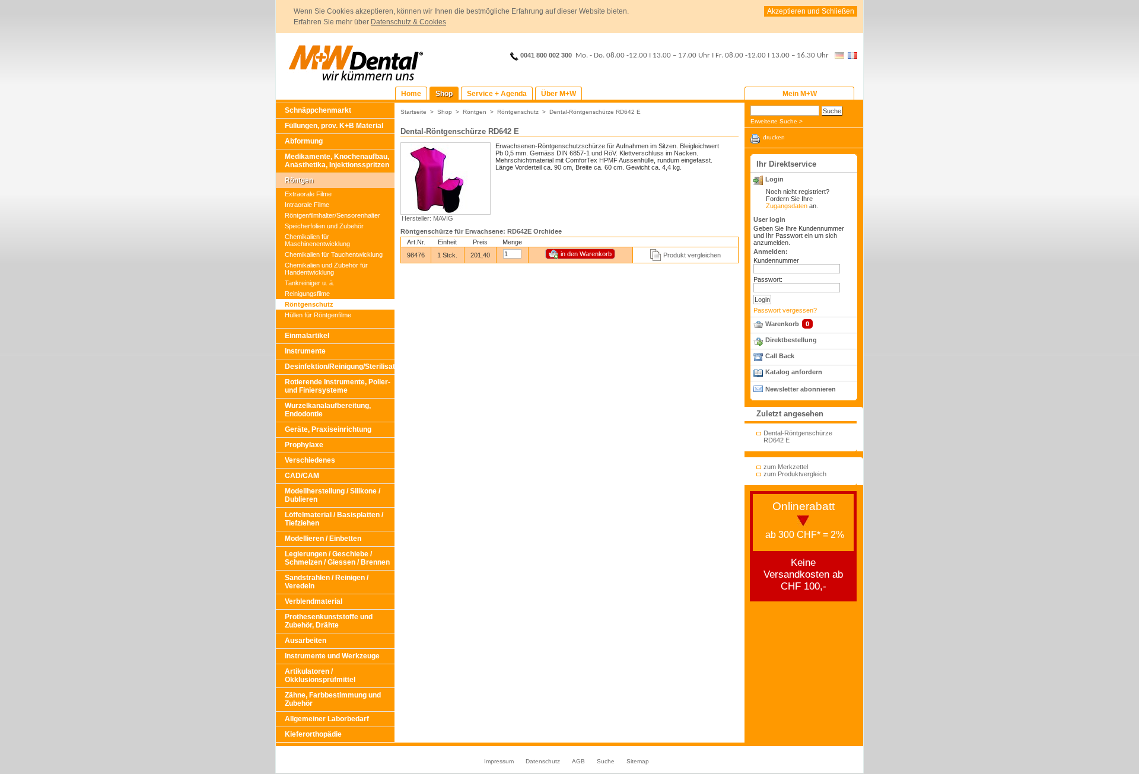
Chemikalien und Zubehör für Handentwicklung (326, 269)
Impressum (499, 761)
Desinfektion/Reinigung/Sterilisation (339, 366)
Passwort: (767, 279)
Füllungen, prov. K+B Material (334, 126)
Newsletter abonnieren (800, 389)
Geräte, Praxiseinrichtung (328, 429)
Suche (606, 761)
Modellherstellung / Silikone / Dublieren (332, 495)
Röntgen (299, 180)
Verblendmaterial (313, 601)
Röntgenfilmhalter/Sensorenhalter (332, 215)
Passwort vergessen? (785, 310)
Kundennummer (776, 260)
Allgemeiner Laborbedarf (327, 719)
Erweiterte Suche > (776, 121)
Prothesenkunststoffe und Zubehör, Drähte (329, 621)
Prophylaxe (304, 445)
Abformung (304, 141)
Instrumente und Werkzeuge (332, 656)
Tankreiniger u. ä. (310, 282)
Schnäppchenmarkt (318, 110)
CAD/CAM (302, 476)
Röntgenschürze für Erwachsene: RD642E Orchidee (481, 231)
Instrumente (305, 351)
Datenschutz (543, 761)
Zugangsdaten (786, 205)
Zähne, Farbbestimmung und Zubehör (333, 699)
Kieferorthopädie (313, 734)
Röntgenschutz (309, 304)
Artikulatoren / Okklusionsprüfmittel (320, 675)
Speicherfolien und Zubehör (324, 226)
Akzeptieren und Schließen (810, 11)
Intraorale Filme (307, 204)
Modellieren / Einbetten (323, 538)
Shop (444, 112)
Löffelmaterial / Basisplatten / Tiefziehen (334, 519)
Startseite (413, 112)
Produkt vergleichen (692, 255)
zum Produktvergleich (794, 473)
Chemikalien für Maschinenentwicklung (317, 240)
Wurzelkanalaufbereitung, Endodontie (328, 410)
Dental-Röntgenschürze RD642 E (595, 112)
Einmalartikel (307, 336)
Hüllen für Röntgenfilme (318, 314)
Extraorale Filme (308, 194)
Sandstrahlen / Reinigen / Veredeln (326, 582)
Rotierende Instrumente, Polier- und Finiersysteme (337, 386)
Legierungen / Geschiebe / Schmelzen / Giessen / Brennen (337, 558)
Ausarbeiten (305, 640)
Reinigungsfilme (307, 293)
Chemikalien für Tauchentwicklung (334, 254)
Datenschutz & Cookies (408, 22)
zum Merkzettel (785, 466)
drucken (774, 137)
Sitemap (637, 761)
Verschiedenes (310, 460)
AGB (578, 761)
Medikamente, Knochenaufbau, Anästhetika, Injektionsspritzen (337, 160)
